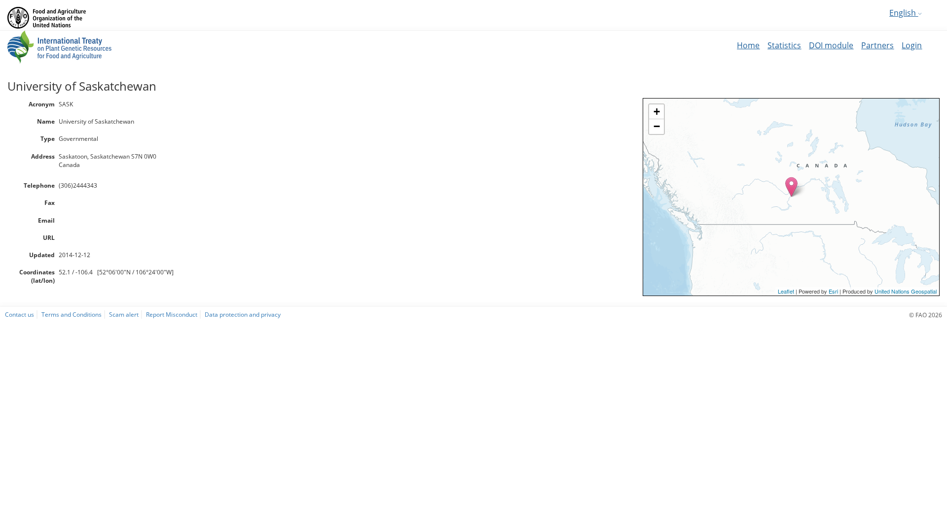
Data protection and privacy (243, 314)
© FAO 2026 (925, 315)
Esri (833, 291)
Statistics (784, 45)
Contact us (19, 314)
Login (912, 45)
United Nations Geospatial (905, 291)
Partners (877, 45)
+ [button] (657, 111)
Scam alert (124, 314)
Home (748, 45)
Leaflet (786, 291)
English (903, 12)
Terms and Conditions (71, 314)
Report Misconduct (171, 314)
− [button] (657, 126)
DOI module (831, 45)
